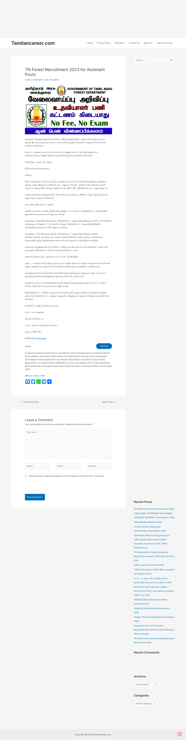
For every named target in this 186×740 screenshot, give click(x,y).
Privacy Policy (104, 43)
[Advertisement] (81, 19)
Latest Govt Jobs (165, 43)
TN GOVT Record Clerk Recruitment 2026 (154, 509)
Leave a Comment (33, 79)
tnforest (28, 346)
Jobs (46, 79)
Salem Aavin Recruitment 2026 (149, 565)
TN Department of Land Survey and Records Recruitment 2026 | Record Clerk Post (154, 556)
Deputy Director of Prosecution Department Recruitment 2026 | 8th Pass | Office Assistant (154, 629)
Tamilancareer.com (33, 43)
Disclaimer (120, 43)
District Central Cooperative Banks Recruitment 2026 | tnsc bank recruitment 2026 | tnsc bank (154, 591)
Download (104, 346)
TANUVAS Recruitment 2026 (147, 522)
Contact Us (134, 43)
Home (90, 43)
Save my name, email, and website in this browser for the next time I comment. (66, 476)
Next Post (108, 402)
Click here (41, 338)
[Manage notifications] (179, 734)
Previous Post (30, 402)
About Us (148, 43)
